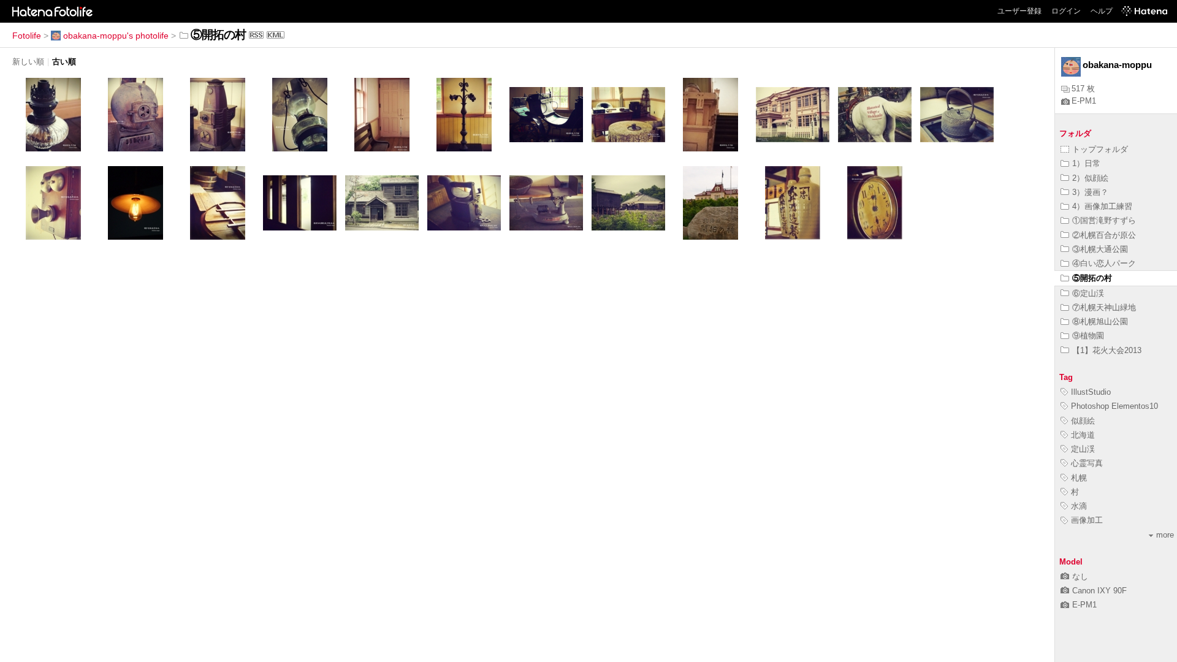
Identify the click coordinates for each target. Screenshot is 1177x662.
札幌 (1079, 477)
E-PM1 (1084, 100)
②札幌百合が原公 (1104, 235)
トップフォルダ (1100, 149)
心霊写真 (1087, 463)
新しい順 (28, 61)
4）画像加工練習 (1102, 206)
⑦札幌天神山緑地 (1104, 307)
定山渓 (1083, 449)
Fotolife (26, 35)
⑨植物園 (1088, 335)
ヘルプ (1102, 11)
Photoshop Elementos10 (1114, 406)
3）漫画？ (1090, 192)
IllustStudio (1091, 392)
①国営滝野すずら (1104, 220)
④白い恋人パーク (1104, 263)
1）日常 (1086, 163)
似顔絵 (1083, 420)
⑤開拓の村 (1092, 278)
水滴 (1079, 506)
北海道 (1083, 434)
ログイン (1066, 11)
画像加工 (1087, 520)
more (1165, 534)
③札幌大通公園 (1100, 249)
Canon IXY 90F (1099, 590)
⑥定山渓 (1088, 293)
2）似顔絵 (1090, 178)
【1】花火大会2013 (1106, 350)
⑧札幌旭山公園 (1100, 321)
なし (1080, 576)
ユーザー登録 (1019, 11)
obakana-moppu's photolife (116, 35)
